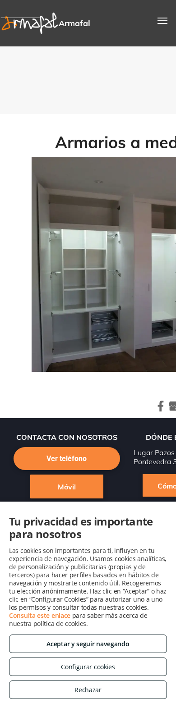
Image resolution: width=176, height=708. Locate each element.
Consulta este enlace (39, 615)
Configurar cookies (88, 666)
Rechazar (88, 689)
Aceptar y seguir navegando (87, 643)
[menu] (162, 21)
